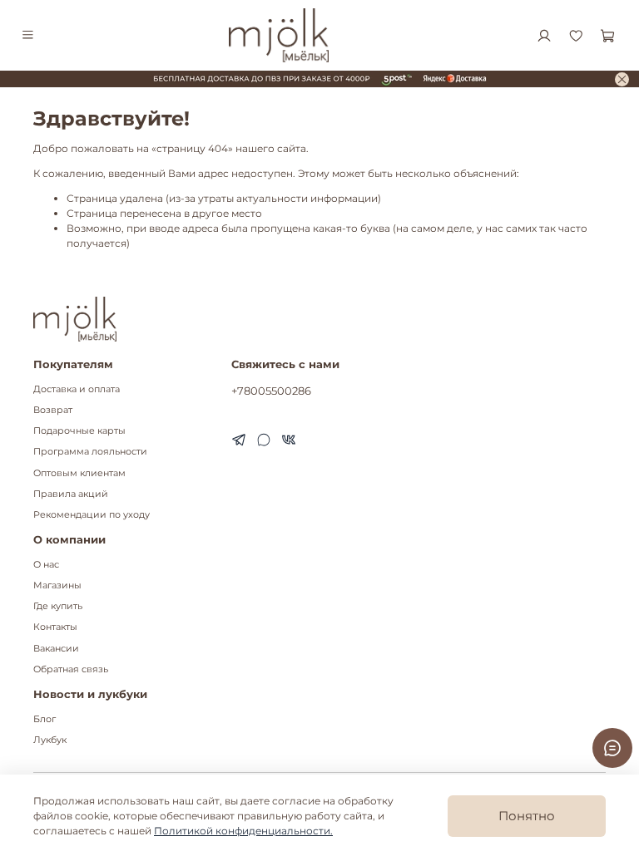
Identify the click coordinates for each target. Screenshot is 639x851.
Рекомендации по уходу (91, 514)
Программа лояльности (90, 451)
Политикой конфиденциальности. (243, 830)
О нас (46, 564)
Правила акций (70, 494)
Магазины (57, 585)
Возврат (52, 410)
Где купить (57, 606)
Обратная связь (70, 669)
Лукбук (50, 740)
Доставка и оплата (76, 389)
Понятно (526, 816)
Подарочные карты (79, 431)
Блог (44, 719)
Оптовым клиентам (79, 473)
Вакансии (56, 648)
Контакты (55, 627)
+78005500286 (271, 390)
